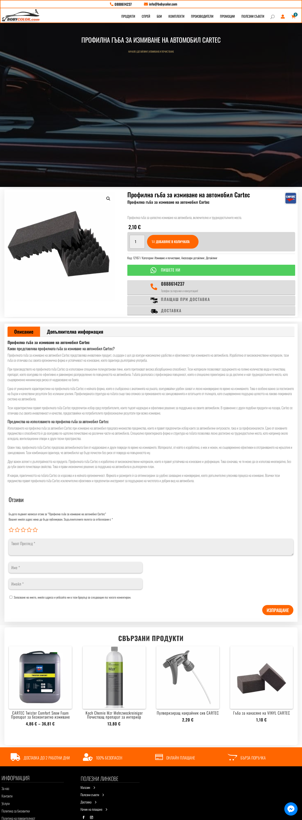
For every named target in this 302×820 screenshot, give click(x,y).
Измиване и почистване (161, 51)
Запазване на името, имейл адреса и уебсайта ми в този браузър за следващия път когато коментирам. (72, 597)
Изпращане (278, 610)
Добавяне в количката (173, 241)
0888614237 (172, 283)
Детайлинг (142, 51)
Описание (23, 331)
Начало (132, 51)
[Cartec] (290, 198)
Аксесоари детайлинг (193, 257)
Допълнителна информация (75, 331)
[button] (108, 199)
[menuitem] (121, 4)
